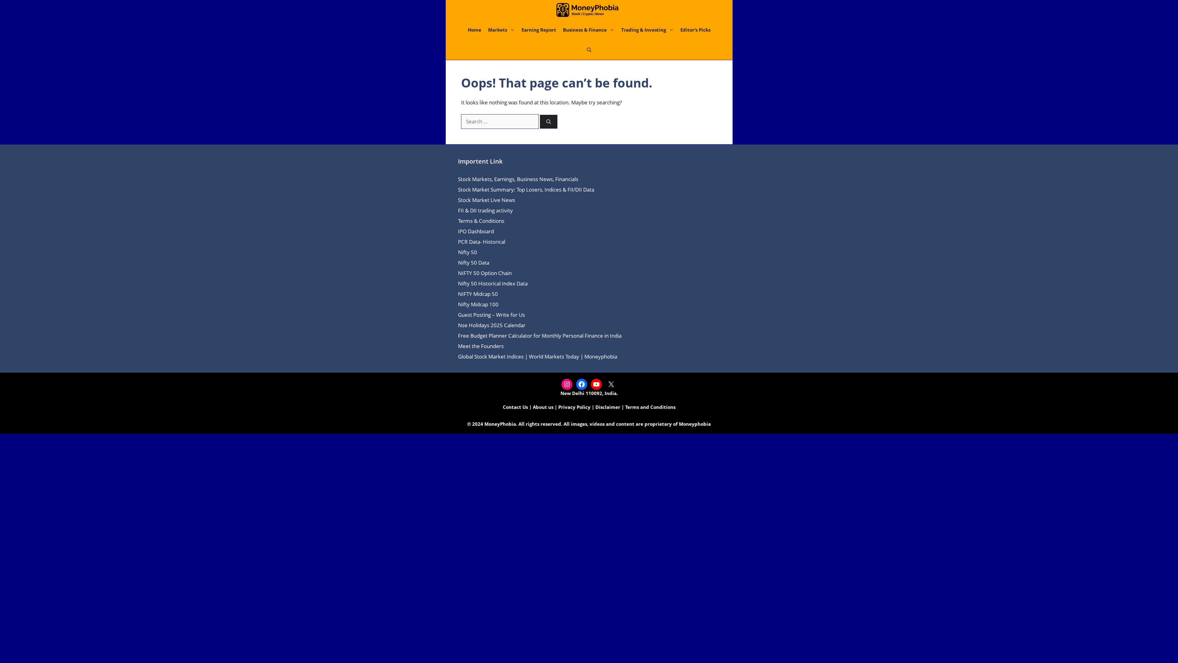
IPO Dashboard (476, 231)
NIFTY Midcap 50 (478, 293)
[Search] (548, 122)
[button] (589, 50)
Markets (497, 30)
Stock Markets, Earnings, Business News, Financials (518, 179)
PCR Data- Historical (481, 241)
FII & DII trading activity (485, 210)
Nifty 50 (467, 252)
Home (474, 30)
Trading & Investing (643, 30)
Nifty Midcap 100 (478, 304)
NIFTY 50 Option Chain (485, 273)
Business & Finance (585, 30)
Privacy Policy (574, 407)
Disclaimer (607, 407)
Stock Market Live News (486, 200)
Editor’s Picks (695, 30)
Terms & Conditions (481, 220)
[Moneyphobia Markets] (587, 10)
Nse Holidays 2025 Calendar (491, 325)
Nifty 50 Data (473, 262)
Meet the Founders (481, 346)
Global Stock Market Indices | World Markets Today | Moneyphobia (537, 356)
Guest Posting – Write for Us (491, 314)
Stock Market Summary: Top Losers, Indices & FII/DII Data (526, 189)
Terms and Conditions (650, 407)
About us (543, 407)
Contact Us (515, 407)
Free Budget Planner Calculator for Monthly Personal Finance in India (540, 335)
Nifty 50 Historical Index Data (493, 283)
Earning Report (539, 30)
